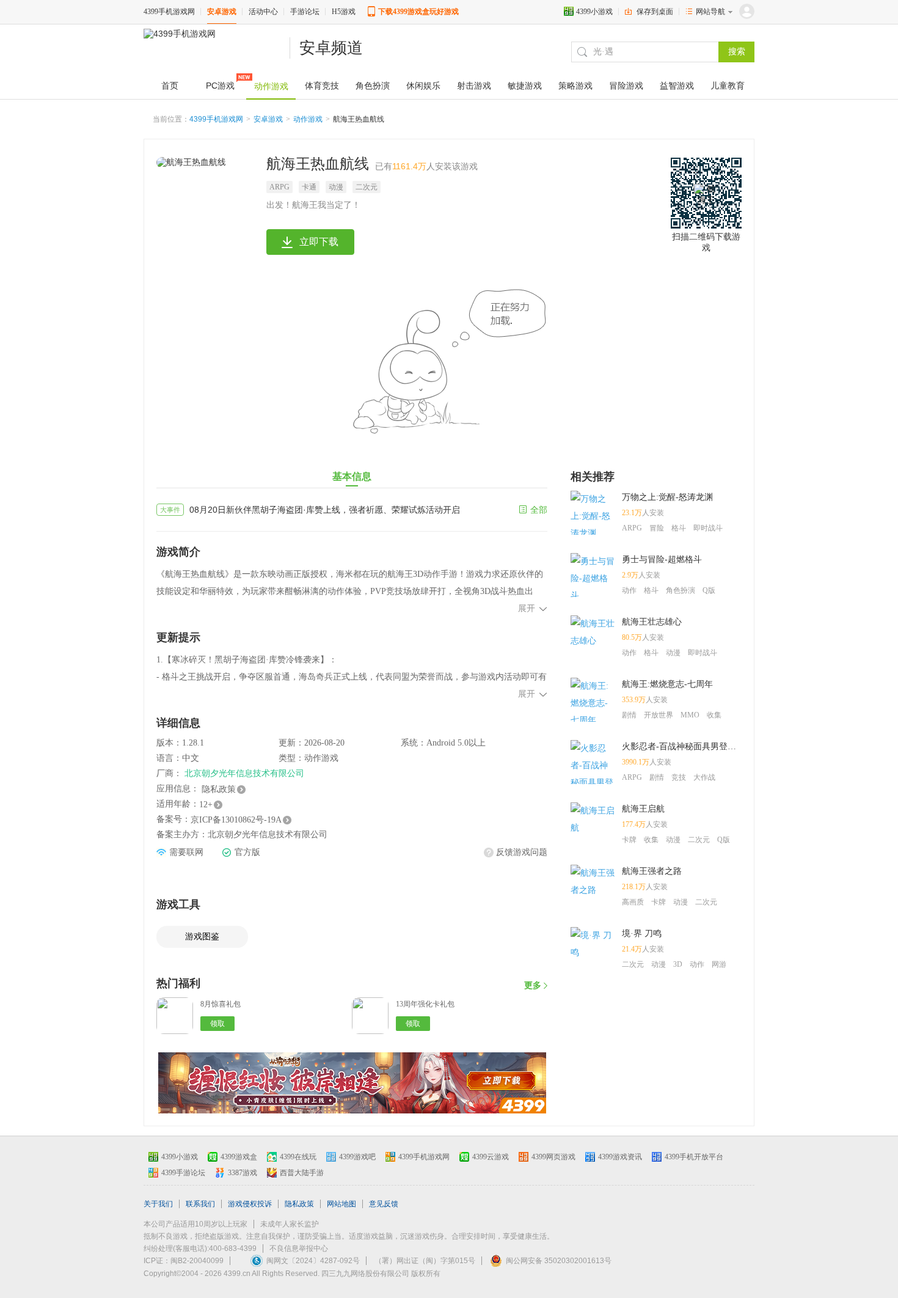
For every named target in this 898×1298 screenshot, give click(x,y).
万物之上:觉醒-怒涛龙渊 (667, 497)
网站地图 (341, 1204)
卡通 (309, 187)
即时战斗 (708, 528)
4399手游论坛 (183, 1172)
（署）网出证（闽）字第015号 (424, 1260)
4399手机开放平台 (694, 1157)
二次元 (367, 187)
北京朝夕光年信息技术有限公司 (244, 773)
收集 (714, 715)
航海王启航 (643, 808)
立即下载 (318, 242)
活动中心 (263, 11)
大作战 (704, 777)
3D (677, 964)
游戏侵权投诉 (250, 1204)
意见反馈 (383, 1204)
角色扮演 (680, 590)
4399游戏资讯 (620, 1157)
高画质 (633, 902)
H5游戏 (344, 11)
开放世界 (658, 715)
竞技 (678, 777)
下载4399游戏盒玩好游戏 (418, 11)
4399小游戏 (594, 11)
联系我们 (200, 1204)
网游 (719, 964)
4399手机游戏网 (169, 11)
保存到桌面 (655, 11)
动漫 (336, 187)
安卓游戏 (221, 11)
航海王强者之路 (652, 871)
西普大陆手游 (302, 1172)
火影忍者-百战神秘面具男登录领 (682, 746)
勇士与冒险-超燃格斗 (662, 559)
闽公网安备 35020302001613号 (558, 1260)
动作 (629, 590)
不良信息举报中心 (298, 1248)
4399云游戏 (490, 1157)
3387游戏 (242, 1172)
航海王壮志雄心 (652, 621)
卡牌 (629, 839)
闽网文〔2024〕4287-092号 (313, 1260)
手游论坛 (304, 11)
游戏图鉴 (202, 936)
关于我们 (158, 1204)
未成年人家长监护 (289, 1224)
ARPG (279, 187)
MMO (690, 715)
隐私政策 (219, 789)
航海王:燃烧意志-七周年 (667, 684)
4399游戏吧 (357, 1157)
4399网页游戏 (553, 1157)
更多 (532, 985)
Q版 (709, 590)
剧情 (629, 715)
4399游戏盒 (239, 1157)
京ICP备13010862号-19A (236, 819)
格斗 (678, 528)
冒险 (656, 528)
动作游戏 (308, 119)
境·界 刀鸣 (642, 933)
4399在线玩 (298, 1157)
